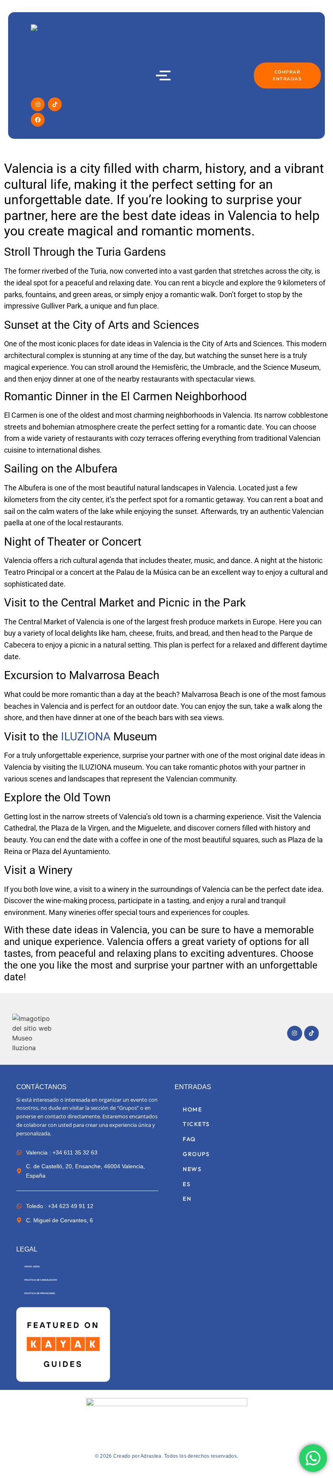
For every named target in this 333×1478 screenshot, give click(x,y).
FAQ (189, 1139)
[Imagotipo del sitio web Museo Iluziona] (34, 1033)
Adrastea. (152, 1456)
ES (186, 1184)
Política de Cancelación (40, 1280)
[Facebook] (38, 120)
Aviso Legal (32, 1266)
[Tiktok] (55, 104)
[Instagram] (38, 104)
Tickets (196, 1124)
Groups (196, 1154)
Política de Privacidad (39, 1293)
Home (192, 1109)
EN (187, 1198)
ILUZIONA (87, 736)
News (192, 1169)
